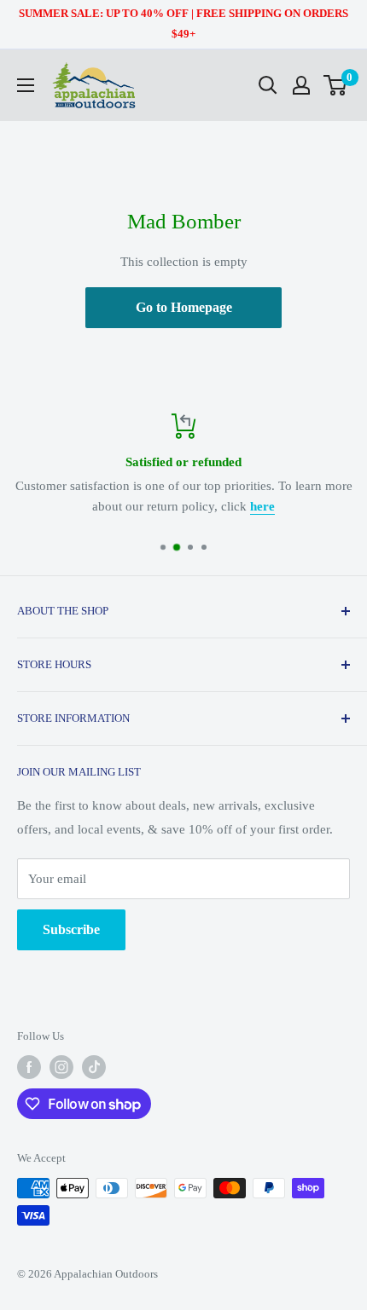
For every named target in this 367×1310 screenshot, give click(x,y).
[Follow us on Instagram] (61, 1067)
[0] (336, 85)
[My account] (301, 85)
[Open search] (268, 85)
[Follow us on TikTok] (94, 1067)
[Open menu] (25, 85)
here (262, 506)
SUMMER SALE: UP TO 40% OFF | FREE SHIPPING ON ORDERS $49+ (183, 23)
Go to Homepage (184, 307)
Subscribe (71, 929)
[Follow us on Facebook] (29, 1067)
